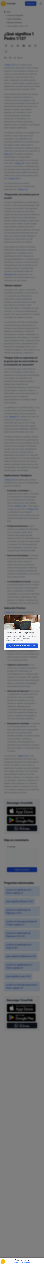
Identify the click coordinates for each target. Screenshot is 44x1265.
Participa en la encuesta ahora (23, 646)
